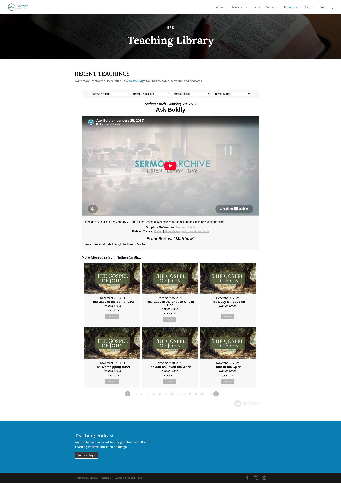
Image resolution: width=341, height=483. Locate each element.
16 (202, 393)
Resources (290, 7)
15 (196, 393)
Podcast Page (86, 455)
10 (165, 393)
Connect (271, 7)
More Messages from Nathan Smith (186, 231)
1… (135, 393)
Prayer (158, 231)
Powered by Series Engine (246, 403)
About (220, 7)
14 (190, 393)
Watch (112, 316)
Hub (255, 7)
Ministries (238, 7)
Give (322, 7)
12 (178, 393)
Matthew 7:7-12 (185, 227)
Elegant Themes (100, 477)
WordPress (135, 477)
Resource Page (135, 81)
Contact (310, 7)
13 (184, 393)
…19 (209, 393)
